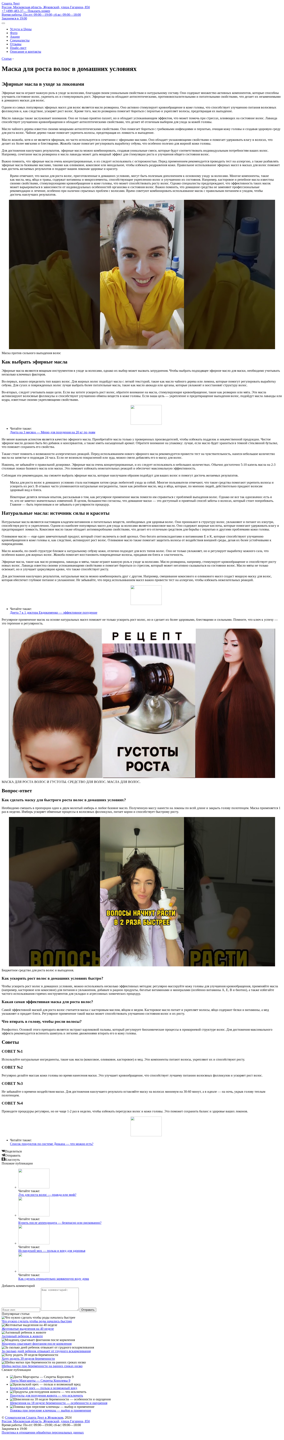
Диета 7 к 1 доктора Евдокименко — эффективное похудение (53, 612)
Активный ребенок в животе (22, 1336)
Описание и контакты (25, 51)
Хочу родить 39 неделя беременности (28, 1358)
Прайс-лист (18, 48)
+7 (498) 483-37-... (26, 11)
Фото (13, 33)
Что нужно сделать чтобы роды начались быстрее (37, 1321)
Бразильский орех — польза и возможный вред (43, 1388)
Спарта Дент (11, 3)
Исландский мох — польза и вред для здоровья (51, 1250)
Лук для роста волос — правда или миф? (47, 1194)
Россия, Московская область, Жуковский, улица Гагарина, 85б (46, 7)
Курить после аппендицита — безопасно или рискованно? (59, 1222)
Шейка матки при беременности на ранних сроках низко (42, 1366)
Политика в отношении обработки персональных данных (43, 1432)
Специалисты (20, 40)
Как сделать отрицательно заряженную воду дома (53, 1278)
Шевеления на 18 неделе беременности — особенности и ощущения (58, 1403)
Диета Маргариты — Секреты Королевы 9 (40, 1380)
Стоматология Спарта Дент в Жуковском (34, 1417)
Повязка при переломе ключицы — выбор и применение (50, 1410)
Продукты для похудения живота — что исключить (46, 1395)
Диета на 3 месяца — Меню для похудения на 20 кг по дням (52, 432)
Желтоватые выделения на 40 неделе (28, 1328)
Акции (15, 36)
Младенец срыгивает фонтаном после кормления (37, 1343)
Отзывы (15, 44)
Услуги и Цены (21, 29)
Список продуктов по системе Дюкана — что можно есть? (51, 1144)
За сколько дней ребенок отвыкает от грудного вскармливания (46, 1351)
